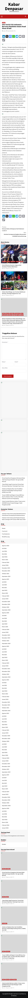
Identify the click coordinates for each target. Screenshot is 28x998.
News (9, 261)
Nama (4, 361)
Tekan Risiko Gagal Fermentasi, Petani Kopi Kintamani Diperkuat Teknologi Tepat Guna (13, 485)
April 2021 (4, 724)
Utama (3, 22)
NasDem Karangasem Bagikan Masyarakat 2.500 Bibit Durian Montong (15, 234)
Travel (18, 315)
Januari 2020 (5, 760)
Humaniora (17, 313)
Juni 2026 (4, 551)
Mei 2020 (4, 749)
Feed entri (4, 531)
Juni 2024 (4, 618)
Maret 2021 (5, 727)
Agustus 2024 (5, 612)
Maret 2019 (5, 788)
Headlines (4, 261)
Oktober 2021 (5, 707)
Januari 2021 (5, 733)
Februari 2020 (5, 758)
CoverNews (21, 993)
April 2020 (4, 752)
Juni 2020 (4, 747)
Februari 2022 (5, 696)
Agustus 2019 (5, 774)
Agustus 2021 (5, 713)
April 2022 (4, 691)
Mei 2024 (4, 621)
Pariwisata (13, 261)
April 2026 (4, 556)
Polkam (17, 261)
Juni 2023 (4, 651)
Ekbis (3, 313)
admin (4, 30)
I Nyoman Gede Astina (7, 513)
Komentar (5, 342)
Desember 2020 (6, 735)
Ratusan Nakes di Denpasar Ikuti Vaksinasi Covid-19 (13, 228)
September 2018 (6, 805)
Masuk (3, 528)
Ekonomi (7, 313)
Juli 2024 (4, 615)
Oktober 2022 (5, 674)
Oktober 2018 (5, 802)
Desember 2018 (6, 797)
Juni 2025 (4, 584)
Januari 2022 (5, 699)
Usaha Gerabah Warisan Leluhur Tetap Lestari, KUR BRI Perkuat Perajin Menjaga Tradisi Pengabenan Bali (13, 503)
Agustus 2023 (5, 646)
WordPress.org (6, 536)
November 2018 (6, 800)
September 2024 (6, 610)
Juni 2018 (4, 814)
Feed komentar (6, 534)
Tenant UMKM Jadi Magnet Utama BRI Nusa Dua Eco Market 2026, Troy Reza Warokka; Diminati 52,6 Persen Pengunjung (13, 496)
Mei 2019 (4, 783)
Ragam (14, 315)
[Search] (25, 16)
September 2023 (6, 643)
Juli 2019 (4, 777)
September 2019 (6, 772)
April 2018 (4, 819)
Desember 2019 (6, 763)
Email (16, 361)
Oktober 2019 (5, 769)
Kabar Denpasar (14, 6)
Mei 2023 (4, 654)
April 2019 (4, 786)
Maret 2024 (5, 626)
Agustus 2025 (5, 579)
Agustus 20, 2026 (9, 877)
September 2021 (6, 710)
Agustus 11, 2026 (9, 268)
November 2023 (6, 638)
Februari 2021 (5, 730)
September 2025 (6, 576)
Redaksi (4, 844)
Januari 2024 (5, 632)
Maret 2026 (5, 559)
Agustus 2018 (5, 808)
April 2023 (4, 657)
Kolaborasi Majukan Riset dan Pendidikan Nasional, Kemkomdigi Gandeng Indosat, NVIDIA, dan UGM (12, 490)
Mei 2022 (4, 688)
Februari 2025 (5, 596)
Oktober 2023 (5, 640)
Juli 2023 (4, 649)
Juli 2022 (4, 682)
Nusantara (4, 315)
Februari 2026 (5, 562)
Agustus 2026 (5, 545)
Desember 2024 (6, 601)
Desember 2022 (6, 668)
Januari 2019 (5, 794)
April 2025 (4, 590)
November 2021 (6, 705)
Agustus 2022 (5, 679)
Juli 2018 (4, 811)
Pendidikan (8, 868)
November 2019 (6, 766)
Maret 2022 (5, 693)
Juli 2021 (4, 716)
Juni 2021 (4, 719)
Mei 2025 (4, 587)
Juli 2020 (4, 744)
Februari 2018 (5, 825)
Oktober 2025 (5, 573)
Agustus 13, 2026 (9, 959)
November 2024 (6, 604)
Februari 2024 (5, 629)
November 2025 (6, 570)
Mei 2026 (4, 554)
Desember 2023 (6, 635)
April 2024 (4, 624)
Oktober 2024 (5, 607)
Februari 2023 (5, 663)
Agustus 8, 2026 (9, 325)
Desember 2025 (6, 568)
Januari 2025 (5, 598)
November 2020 (6, 738)
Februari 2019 (5, 791)
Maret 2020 (5, 755)
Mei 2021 (4, 721)
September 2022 (6, 677)
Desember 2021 (6, 702)
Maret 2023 (5, 660)
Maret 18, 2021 (10, 30)
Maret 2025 (5, 593)
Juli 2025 (4, 582)
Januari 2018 (5, 828)
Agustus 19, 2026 (9, 903)
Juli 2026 (4, 548)
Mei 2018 (4, 816)
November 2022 (6, 671)
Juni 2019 (4, 780)
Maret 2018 (5, 822)
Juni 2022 (4, 685)
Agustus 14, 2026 (9, 931)
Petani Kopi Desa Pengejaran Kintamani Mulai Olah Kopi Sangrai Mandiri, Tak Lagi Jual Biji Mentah (13, 479)
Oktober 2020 (5, 741)
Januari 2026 (5, 565)
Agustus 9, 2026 (9, 295)
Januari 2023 (5, 665)
